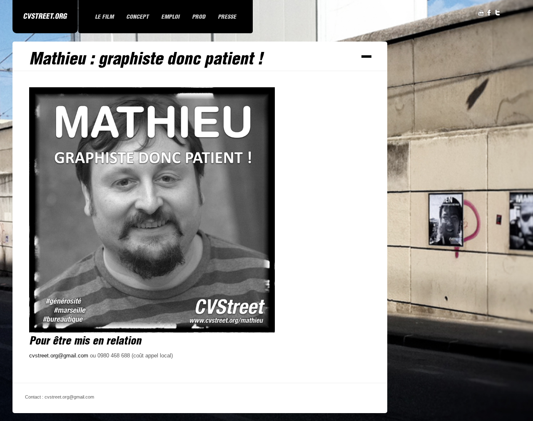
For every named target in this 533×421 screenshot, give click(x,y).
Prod (198, 16)
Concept (137, 16)
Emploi (170, 16)
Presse (227, 16)
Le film (104, 16)
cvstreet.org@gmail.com (58, 355)
